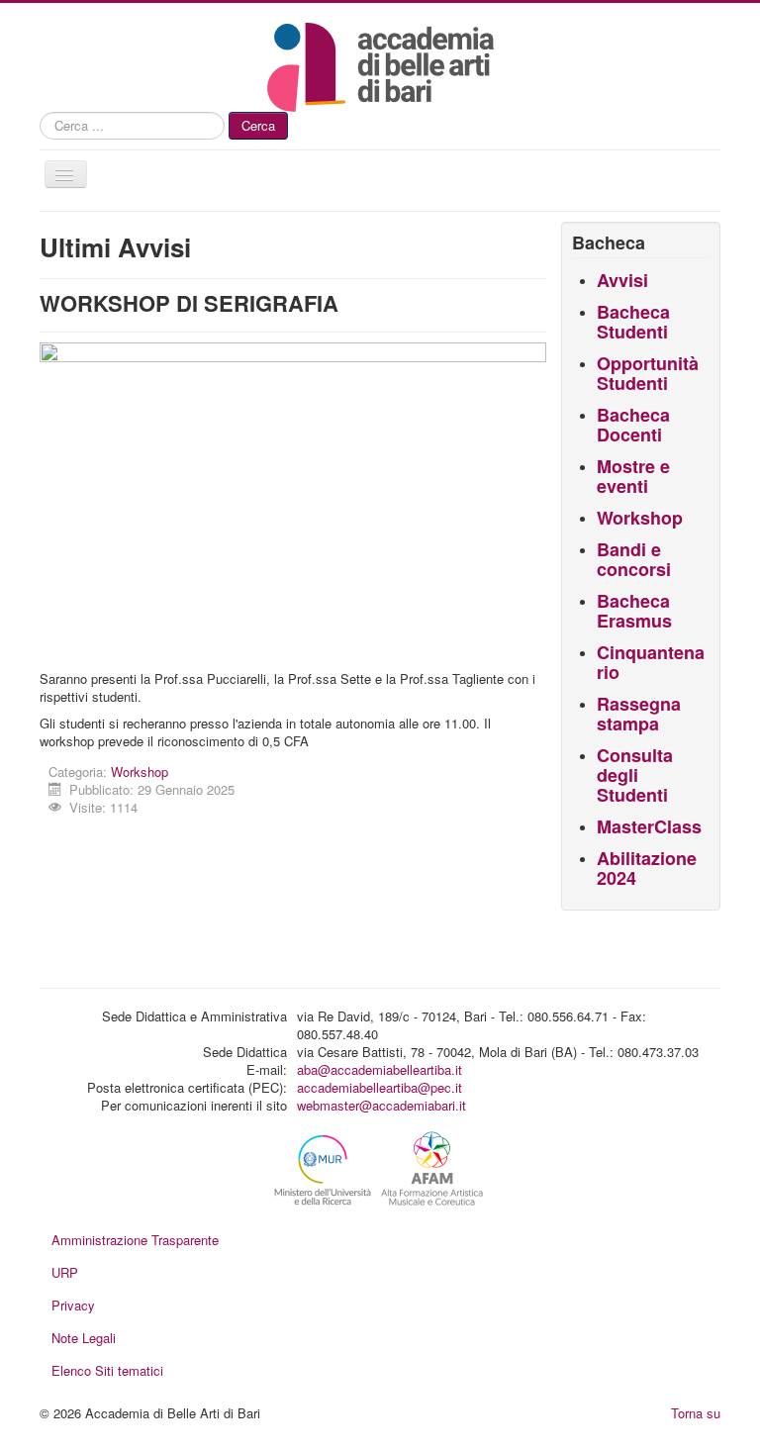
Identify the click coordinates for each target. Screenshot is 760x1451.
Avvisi (622, 280)
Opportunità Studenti (648, 373)
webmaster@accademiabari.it (381, 1105)
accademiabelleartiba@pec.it (379, 1087)
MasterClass (649, 826)
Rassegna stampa (639, 713)
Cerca (258, 125)
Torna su (695, 1412)
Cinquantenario (651, 662)
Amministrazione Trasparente (135, 1239)
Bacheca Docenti (633, 424)
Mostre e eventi (633, 476)
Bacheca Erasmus (634, 610)
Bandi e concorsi (634, 559)
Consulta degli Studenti (635, 775)
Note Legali (83, 1337)
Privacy (73, 1305)
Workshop (139, 771)
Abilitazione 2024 (647, 868)
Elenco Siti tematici (107, 1370)
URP (64, 1272)
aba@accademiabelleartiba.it (379, 1069)
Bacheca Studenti (633, 321)
